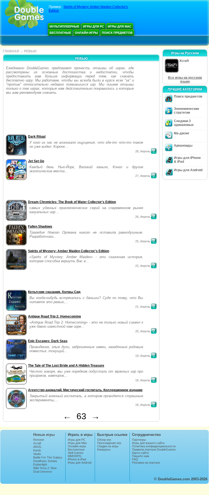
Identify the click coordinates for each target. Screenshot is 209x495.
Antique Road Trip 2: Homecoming (54, 316)
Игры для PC (93, 26)
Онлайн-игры (86, 32)
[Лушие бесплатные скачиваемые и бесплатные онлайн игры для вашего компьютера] (24, 15)
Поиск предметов (117, 32)
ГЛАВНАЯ (11, 51)
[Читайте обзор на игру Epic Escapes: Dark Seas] (153, 355)
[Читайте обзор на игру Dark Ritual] (153, 151)
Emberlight (40, 464)
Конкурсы (103, 449)
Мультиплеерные (64, 26)
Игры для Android (188, 170)
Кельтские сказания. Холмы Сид (54, 292)
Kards (37, 450)
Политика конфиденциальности (154, 446)
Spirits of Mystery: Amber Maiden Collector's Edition (68, 251)
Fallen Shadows (40, 226)
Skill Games (76, 452)
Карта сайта (140, 452)
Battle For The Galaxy (47, 457)
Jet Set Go (36, 161)
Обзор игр (104, 439)
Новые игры (44, 435)
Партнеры (139, 439)
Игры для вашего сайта (148, 443)
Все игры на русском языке (185, 79)
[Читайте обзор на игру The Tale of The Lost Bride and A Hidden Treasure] (153, 380)
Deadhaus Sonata (45, 461)
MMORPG (75, 456)
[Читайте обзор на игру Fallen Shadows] (153, 241)
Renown (38, 439)
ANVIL (37, 446)
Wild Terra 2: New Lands (45, 469)
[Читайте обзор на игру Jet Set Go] (153, 175)
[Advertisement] (22, 116)
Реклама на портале (146, 462)
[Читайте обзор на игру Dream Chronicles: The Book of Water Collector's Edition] (153, 216)
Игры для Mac (119, 26)
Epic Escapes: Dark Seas (47, 341)
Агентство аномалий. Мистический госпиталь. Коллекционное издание (85, 390)
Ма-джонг (181, 133)
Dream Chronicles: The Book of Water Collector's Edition (72, 202)
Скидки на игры (107, 446)
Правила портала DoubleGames (154, 449)
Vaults (37, 453)
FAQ (135, 459)
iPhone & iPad (77, 459)
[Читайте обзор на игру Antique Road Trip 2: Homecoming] (153, 331)
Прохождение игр (109, 443)
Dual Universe (42, 471)
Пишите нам (140, 456)
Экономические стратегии (186, 110)
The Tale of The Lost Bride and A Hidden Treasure (66, 365)
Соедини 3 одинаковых (184, 123)
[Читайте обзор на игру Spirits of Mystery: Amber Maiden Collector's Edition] (153, 265)
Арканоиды (183, 145)
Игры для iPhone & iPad (187, 160)
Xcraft (37, 443)
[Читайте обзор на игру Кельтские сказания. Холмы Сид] (153, 306)
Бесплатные (60, 32)
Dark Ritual (36, 136)
